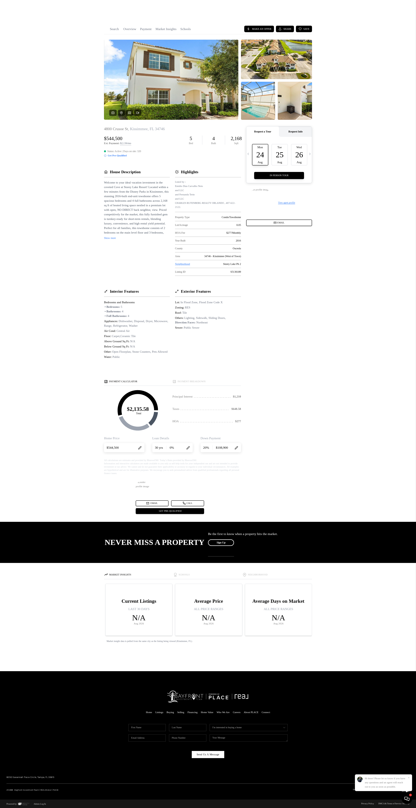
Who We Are (223, 712)
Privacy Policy (367, 803)
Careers (236, 712)
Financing (193, 712)
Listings (159, 712)
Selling (180, 712)
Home (149, 712)
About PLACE (251, 712)
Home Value (207, 712)
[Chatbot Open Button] (407, 799)
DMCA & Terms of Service (390, 803)
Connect (266, 712)
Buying (170, 712)
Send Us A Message (208, 754)
